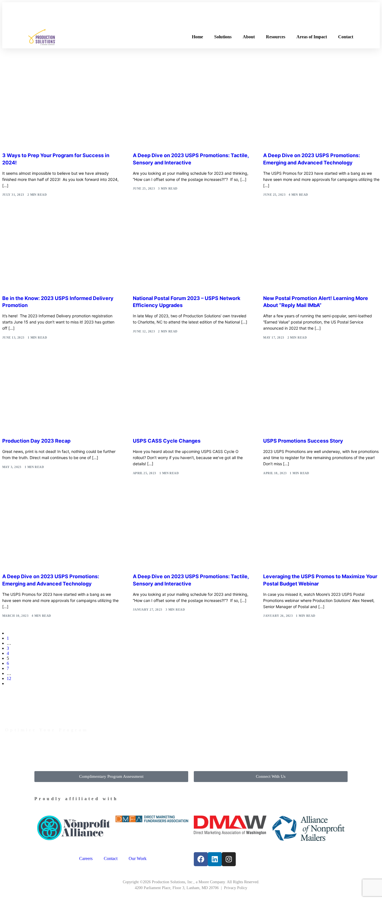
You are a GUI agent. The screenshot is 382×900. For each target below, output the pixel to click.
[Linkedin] (215, 859)
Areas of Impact (311, 36)
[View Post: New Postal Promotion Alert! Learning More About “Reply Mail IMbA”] (321, 252)
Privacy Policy (235, 888)
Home (197, 36)
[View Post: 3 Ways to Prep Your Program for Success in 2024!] (60, 109)
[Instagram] (229, 859)
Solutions (223, 36)
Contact (345, 36)
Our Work (138, 858)
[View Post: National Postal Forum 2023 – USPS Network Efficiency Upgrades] (191, 252)
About (249, 36)
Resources (275, 36)
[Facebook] (201, 859)
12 (9, 678)
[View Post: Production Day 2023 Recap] (60, 395)
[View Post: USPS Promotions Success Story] (321, 395)
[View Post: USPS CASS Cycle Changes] (191, 395)
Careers (86, 858)
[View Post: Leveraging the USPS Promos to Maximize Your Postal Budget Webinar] (321, 531)
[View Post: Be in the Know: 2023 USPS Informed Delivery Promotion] (60, 252)
